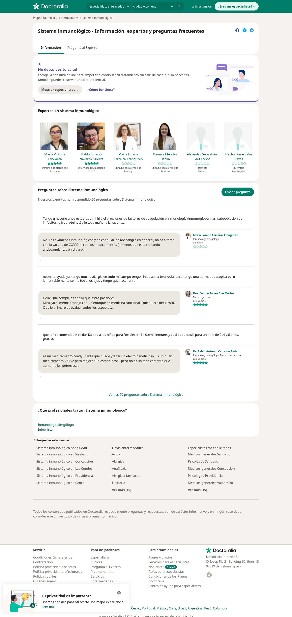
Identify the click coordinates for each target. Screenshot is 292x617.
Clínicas (96, 562)
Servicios (97, 576)
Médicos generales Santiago (209, 454)
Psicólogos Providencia (205, 475)
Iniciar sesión (202, 6)
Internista (45, 429)
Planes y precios (160, 557)
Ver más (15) (121, 490)
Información (51, 47)
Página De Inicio (44, 18)
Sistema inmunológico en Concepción (64, 461)
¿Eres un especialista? (235, 6)
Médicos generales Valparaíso (210, 483)
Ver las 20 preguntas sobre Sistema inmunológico (146, 394)
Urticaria (118, 483)
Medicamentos (102, 571)
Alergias (118, 461)
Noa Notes (161, 567)
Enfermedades (68, 18)
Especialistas (100, 557)
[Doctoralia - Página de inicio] (58, 6)
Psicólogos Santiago (203, 461)
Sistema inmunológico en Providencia (64, 475)
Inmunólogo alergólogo (56, 425)
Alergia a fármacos (126, 475)
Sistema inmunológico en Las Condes (64, 468)
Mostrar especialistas (58, 89)
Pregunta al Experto (82, 47)
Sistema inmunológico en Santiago (62, 454)
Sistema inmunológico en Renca (60, 483)
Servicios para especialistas (168, 562)
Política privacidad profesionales (57, 571)
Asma (116, 454)
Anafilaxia (119, 468)
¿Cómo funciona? (101, 89)
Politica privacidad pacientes (54, 567)
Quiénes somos (45, 581)
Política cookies (44, 576)
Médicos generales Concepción (211, 468)
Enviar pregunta (238, 192)
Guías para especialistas (166, 571)
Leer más (48, 607)
